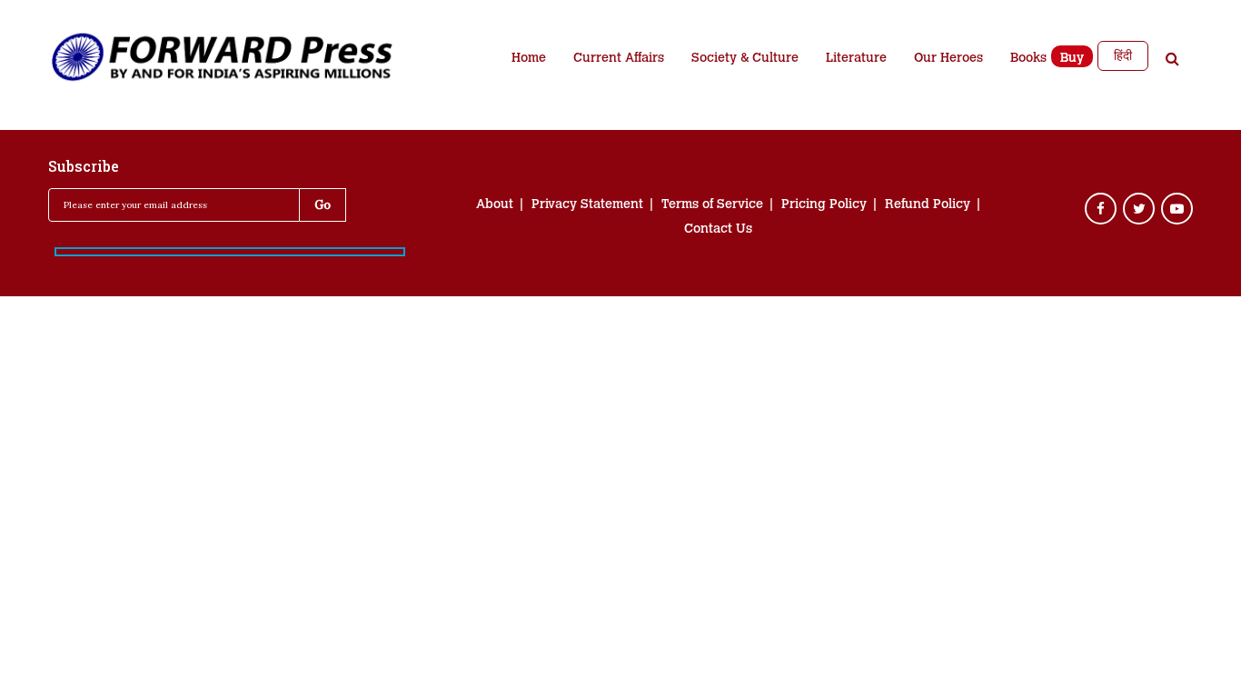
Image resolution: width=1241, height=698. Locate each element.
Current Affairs (618, 59)
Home (528, 59)
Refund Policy (927, 205)
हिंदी (1123, 55)
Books (1028, 59)
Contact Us (718, 230)
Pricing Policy (824, 205)
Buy (1072, 59)
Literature (856, 59)
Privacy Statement (587, 205)
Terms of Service (712, 205)
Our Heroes (948, 59)
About (494, 205)
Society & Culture (745, 59)
